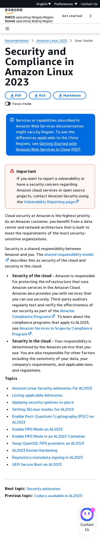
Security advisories (43, 488)
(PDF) (75, 149)
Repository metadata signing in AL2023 (47, 457)
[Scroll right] (90, 16)
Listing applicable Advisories (37, 395)
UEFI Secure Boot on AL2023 (37, 464)
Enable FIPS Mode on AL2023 (37, 429)
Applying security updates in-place (43, 402)
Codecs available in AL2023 (58, 495)
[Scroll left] (58, 16)
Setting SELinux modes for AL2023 (43, 409)
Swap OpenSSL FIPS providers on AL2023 (48, 443)
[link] (84, 40)
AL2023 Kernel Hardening (34, 450)
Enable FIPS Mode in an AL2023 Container (48, 436)
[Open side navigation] (7, 29)
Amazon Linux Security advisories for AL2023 (52, 388)
